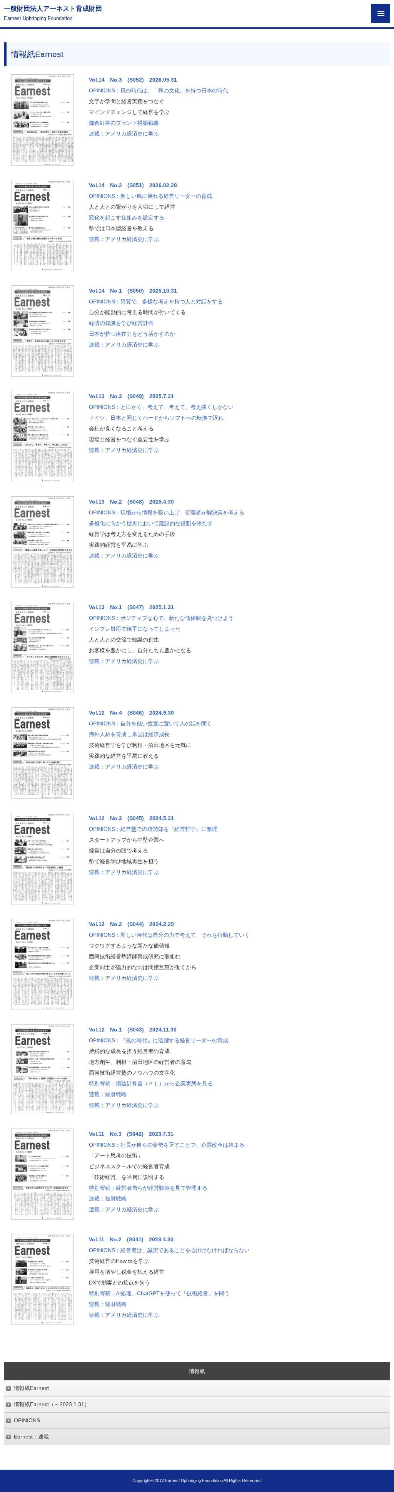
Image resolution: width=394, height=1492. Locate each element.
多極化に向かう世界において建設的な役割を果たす (151, 523)
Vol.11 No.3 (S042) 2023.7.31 (131, 1134)
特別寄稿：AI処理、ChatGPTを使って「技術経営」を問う (159, 1293)
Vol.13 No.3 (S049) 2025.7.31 (131, 396)
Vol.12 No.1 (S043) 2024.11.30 (133, 1029)
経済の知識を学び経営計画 (121, 323)
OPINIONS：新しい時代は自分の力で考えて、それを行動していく (169, 935)
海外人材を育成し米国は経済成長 (129, 734)
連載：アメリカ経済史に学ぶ (124, 134)
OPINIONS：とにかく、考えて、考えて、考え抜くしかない (161, 407)
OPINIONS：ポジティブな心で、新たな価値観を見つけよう (161, 618)
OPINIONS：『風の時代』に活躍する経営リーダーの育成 (158, 1040)
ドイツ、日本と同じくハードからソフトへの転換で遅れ (156, 418)
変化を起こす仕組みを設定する (126, 217)
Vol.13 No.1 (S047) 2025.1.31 (131, 607)
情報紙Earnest (31, 1388)
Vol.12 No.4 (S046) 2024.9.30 (131, 713)
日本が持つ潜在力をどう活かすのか (132, 334)
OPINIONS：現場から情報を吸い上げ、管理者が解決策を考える (166, 512)
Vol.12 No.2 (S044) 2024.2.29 (131, 924)
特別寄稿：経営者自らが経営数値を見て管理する (148, 1188)
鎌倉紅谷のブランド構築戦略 (124, 123)
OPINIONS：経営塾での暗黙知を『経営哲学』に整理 (153, 829)
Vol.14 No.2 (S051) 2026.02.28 (133, 185)
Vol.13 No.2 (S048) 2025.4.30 (131, 502)
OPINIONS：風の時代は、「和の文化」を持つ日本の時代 (158, 90)
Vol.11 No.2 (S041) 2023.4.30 (131, 1239)
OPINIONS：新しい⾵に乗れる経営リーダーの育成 (150, 196)
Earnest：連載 (31, 1436)
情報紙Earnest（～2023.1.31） (52, 1404)
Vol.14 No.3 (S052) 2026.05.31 (133, 80)
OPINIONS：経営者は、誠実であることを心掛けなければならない (169, 1250)
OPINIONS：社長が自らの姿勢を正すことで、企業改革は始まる (166, 1145)
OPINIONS (27, 1420)
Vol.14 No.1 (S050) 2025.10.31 (133, 291)
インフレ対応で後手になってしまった (134, 629)
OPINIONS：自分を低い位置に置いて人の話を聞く (150, 723)
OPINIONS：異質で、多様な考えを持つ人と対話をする (156, 301)
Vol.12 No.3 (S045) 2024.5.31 (131, 818)
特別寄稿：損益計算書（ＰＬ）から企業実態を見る (151, 1083)
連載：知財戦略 (108, 1094)
